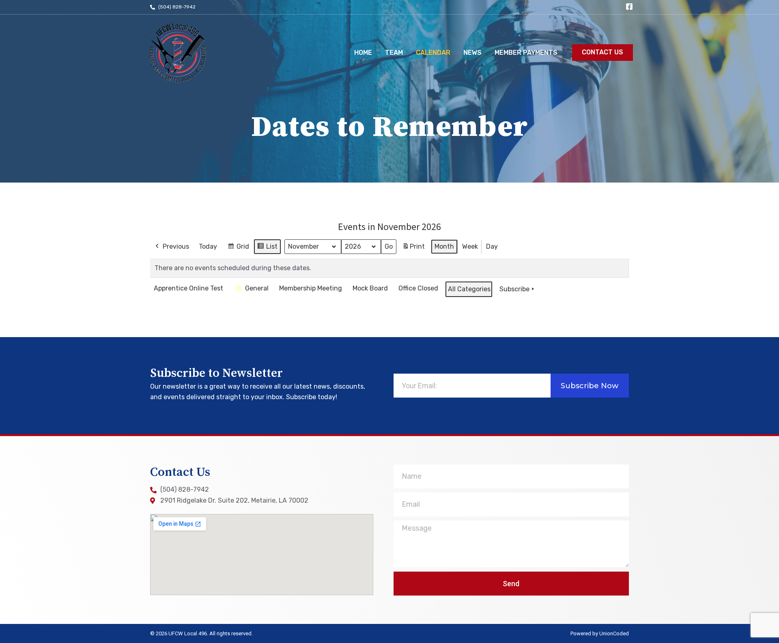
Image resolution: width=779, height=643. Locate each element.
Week (470, 246)
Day (492, 246)
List (267, 248)
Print (413, 249)
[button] (602, 52)
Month (444, 246)
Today (208, 246)
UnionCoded (614, 633)
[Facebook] (629, 6)
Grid (238, 248)
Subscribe (514, 289)
